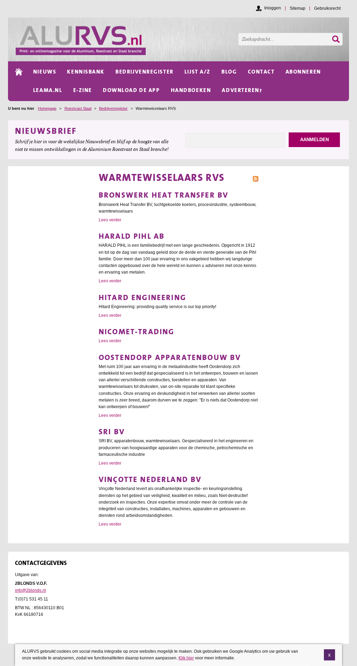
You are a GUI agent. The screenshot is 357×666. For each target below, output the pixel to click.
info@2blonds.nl (30, 590)
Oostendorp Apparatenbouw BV (170, 357)
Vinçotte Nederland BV (150, 479)
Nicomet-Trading (136, 332)
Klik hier (186, 658)
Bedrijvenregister (113, 108)
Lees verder (110, 219)
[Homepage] (182, 39)
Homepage (47, 108)
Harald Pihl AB (132, 236)
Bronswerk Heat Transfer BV (163, 195)
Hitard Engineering (142, 297)
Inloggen (272, 8)
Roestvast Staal (77, 108)
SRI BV (112, 432)
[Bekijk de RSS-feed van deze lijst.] (255, 178)
